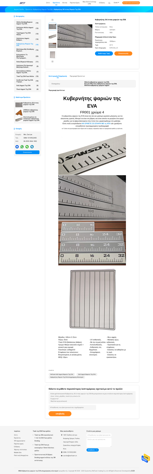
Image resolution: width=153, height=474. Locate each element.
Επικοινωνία (27, 152)
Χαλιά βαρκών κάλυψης (27, 62)
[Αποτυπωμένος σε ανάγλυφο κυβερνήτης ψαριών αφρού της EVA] (18, 119)
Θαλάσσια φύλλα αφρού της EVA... (27, 28)
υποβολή (60, 413)
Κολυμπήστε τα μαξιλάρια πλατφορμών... (27, 56)
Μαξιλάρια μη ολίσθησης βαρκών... (27, 50)
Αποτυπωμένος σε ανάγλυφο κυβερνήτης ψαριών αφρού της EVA (31, 118)
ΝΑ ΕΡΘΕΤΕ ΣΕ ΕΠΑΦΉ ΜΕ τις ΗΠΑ (96, 123)
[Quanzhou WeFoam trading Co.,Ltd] (22, 3)
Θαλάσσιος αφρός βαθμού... (27, 39)
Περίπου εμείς (19, 444)
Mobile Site (17, 452)
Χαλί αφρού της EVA (27, 85)
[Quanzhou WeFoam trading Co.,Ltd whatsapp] (22, 146)
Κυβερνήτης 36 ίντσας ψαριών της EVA (31, 103)
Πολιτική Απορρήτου (21, 455)
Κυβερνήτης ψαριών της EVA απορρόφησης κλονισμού (66, 377)
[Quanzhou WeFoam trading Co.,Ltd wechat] (27, 146)
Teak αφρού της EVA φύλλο (27, 33)
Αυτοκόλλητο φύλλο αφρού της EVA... (27, 71)
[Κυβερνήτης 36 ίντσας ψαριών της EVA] (18, 104)
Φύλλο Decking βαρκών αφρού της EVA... (27, 23)
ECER (133, 471)
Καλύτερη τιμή (104, 53)
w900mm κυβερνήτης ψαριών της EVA (30, 110)
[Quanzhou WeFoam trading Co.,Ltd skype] (32, 146)
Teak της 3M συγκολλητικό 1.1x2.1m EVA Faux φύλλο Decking (43, 438)
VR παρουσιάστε (19, 441)
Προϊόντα (17, 438)
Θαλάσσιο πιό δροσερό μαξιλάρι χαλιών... (27, 66)
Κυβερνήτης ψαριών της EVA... (27, 44)
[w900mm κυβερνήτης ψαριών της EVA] (18, 111)
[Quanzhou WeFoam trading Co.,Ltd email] (17, 146)
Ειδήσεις (17, 447)
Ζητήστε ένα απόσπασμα (131, 3)
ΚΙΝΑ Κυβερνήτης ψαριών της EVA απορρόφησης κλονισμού (38, 471)
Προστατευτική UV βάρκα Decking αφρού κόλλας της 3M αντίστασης (44, 457)
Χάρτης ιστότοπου (20, 449)
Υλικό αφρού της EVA (27, 89)
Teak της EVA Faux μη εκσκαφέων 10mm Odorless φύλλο (44, 447)
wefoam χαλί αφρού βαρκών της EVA (61, 374)
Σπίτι (16, 435)
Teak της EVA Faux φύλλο (27, 76)
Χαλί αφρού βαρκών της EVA (87, 374)
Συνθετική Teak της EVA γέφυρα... (27, 81)
